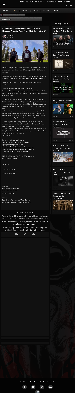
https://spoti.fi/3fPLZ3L (16, 144)
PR (44, 2)
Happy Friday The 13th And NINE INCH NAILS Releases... (61, 124)
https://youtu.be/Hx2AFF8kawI (36, 78)
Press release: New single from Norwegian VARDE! (61, 55)
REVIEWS (29, 2)
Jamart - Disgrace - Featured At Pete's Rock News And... (62, 172)
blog (15, 11)
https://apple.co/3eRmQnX (21, 151)
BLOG (60, 2)
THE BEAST (10, 35)
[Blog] (2, 23)
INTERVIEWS (52, 2)
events (35, 11)
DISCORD (69, 6)
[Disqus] (25, 263)
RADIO (66, 2)
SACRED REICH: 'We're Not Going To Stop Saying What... (62, 31)
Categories (11, 15)
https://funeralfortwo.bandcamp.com (22, 147)
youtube (46, 11)
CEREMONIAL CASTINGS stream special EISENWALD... (62, 196)
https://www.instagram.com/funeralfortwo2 (16, 202)
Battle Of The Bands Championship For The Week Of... (61, 79)
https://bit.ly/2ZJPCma (10, 158)
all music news (20, 15)
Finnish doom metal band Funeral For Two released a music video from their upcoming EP (20, 18)
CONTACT (38, 2)
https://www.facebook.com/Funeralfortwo (16, 200)
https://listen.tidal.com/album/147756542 (21, 149)
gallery (25, 11)
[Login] (70, 2)
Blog (5, 15)
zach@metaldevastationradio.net (25, 224)
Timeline (5, 11)
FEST (22, 2)
